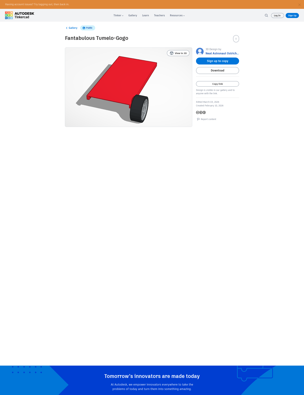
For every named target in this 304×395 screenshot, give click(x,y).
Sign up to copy (217, 61)
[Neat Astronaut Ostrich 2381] (200, 51)
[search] (266, 15)
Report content (208, 119)
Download (217, 70)
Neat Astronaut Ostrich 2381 (225, 53)
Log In (277, 15)
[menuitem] (118, 15)
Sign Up (292, 15)
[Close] (299, 4)
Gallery (73, 28)
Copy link (217, 84)
